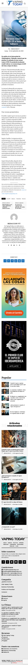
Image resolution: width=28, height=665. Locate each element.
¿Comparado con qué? (8, 527)
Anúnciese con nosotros (10, 648)
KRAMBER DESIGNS (21, 661)
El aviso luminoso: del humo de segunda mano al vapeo (17, 412)
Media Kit (6, 652)
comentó (4, 107)
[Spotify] (11, 562)
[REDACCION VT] (14, 217)
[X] (16, 244)
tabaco (13, 198)
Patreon (5, 598)
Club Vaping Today (8, 635)
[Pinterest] (12, 260)
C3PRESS (14, 662)
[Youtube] (24, 562)
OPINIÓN (3, 616)
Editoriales (6, 639)
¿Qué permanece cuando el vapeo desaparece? (17, 405)
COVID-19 (18, 35)
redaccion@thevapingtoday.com (9, 193)
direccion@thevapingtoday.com (12, 575)
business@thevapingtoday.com (12, 571)
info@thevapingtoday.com (11, 569)
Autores (5, 637)
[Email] (22, 260)
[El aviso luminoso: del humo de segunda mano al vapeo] (5, 412)
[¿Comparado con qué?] (14, 516)
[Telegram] (16, 562)
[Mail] (14, 244)
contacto (23, 190)
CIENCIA (9, 35)
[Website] (19, 244)
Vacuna (24, 198)
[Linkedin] (19, 260)
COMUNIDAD (4, 623)
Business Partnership (9, 650)
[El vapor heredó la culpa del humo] (14, 491)
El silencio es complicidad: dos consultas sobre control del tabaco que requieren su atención (18, 399)
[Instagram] (11, 244)
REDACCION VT (15, 49)
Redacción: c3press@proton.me (12, 573)
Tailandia (18, 198)
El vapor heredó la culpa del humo (12, 502)
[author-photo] (3, 453)
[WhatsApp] (15, 260)
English (5, 640)
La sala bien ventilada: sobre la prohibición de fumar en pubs (18, 391)
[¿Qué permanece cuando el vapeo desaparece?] (5, 405)
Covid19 (8, 198)
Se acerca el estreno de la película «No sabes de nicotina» (20, 206)
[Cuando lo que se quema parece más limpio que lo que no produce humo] (5, 384)
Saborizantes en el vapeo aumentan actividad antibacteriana (7, 206)
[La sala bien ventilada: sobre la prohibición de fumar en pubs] (5, 391)
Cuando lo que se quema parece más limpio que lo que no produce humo (18, 384)
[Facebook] (8, 244)
